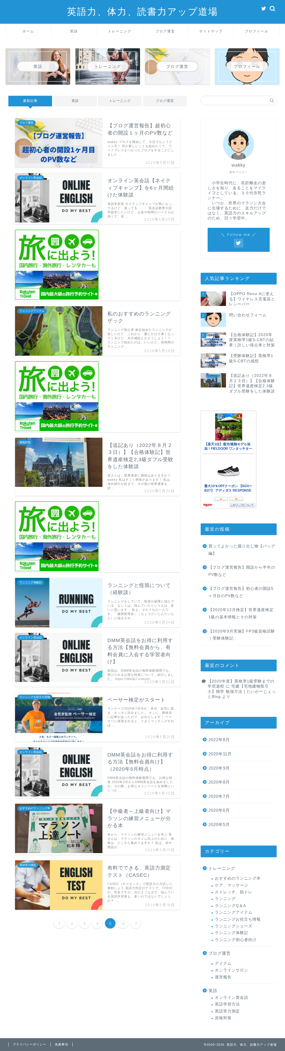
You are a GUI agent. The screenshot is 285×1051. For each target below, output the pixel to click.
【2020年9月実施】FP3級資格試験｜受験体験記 (241, 635)
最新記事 (30, 101)
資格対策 (223, 1018)
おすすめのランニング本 (238, 878)
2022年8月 (219, 739)
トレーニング (119, 31)
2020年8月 (219, 782)
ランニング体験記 (231, 933)
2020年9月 (219, 768)
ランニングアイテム (233, 912)
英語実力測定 (227, 1011)
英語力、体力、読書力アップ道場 (142, 11)
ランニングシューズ (233, 926)
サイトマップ (211, 31)
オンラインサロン (231, 970)
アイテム (223, 963)
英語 (74, 31)
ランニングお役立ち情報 (238, 919)
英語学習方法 (227, 1004)
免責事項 (61, 1044)
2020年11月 (220, 753)
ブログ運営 (165, 31)
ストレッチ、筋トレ (233, 892)
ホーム (28, 31)
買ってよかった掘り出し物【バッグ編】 (241, 550)
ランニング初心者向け (236, 940)
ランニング (225, 899)
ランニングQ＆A (230, 906)
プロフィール (256, 31)
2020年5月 (219, 824)
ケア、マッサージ (231, 885)
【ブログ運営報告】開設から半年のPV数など (241, 571)
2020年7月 (219, 796)
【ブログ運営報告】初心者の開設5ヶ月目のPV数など (241, 592)
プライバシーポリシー (29, 1044)
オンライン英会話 (231, 997)
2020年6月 (219, 810)
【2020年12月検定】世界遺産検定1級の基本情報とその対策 (241, 613)
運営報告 (223, 977)
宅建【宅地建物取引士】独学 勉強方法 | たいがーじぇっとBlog (242, 691)
